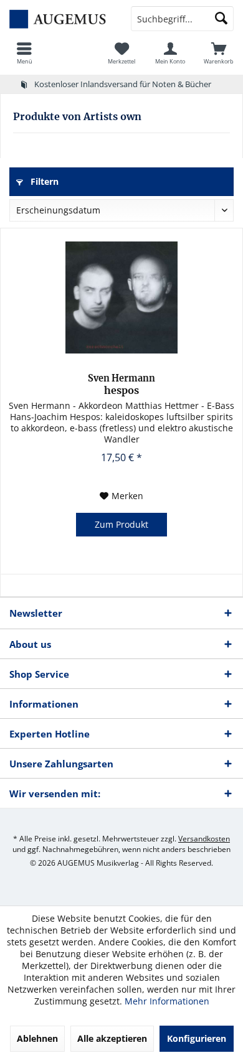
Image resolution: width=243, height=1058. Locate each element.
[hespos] (121, 297)
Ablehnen (37, 1038)
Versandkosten (204, 838)
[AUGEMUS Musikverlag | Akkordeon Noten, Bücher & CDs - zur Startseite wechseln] (60, 18)
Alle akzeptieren (112, 1038)
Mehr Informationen (167, 1001)
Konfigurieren (196, 1038)
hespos (121, 384)
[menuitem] (24, 53)
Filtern (43, 181)
